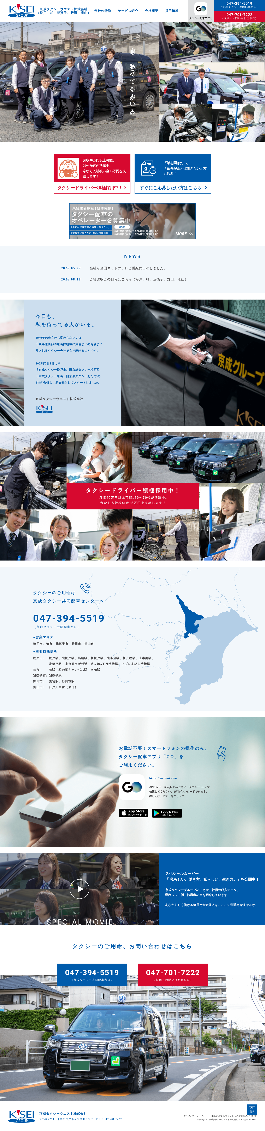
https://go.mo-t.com (163, 778)
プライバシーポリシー (194, 1116)
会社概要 (152, 10)
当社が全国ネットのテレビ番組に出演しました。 (128, 268)
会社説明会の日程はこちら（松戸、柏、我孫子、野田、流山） (139, 279)
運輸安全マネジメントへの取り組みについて (234, 1116)
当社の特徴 (102, 10)
